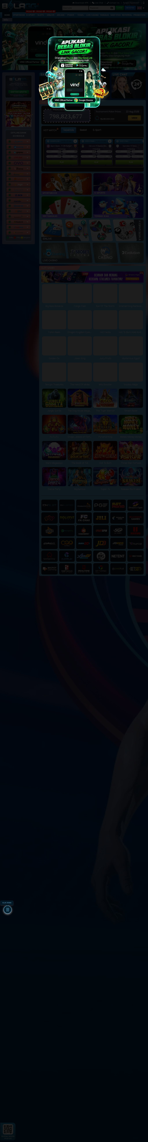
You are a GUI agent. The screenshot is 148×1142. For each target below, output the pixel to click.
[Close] (110, 33)
